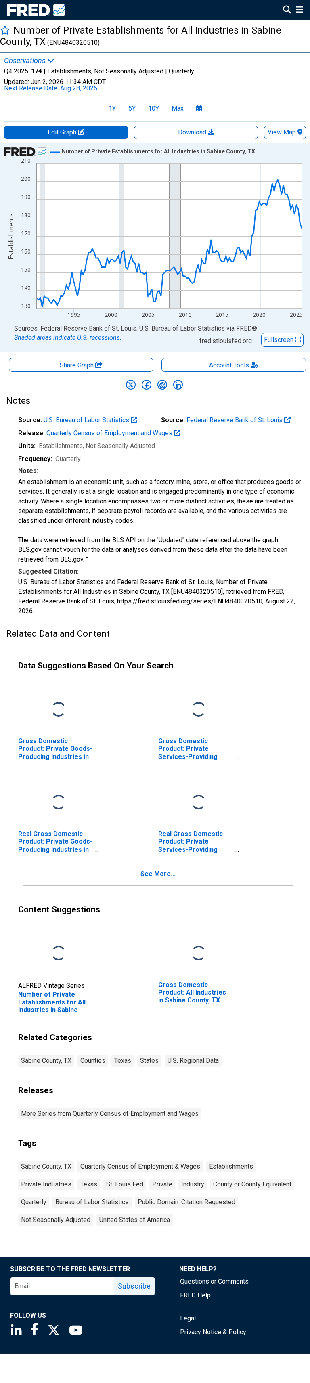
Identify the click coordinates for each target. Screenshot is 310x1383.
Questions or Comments (214, 1281)
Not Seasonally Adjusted (55, 1220)
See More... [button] (158, 874)
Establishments (231, 1166)
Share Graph (77, 365)
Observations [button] (25, 60)
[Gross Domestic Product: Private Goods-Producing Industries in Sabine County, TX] (58, 710)
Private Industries (46, 1184)
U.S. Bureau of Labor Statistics (87, 420)
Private (162, 1184)
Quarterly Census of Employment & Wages (140, 1166)
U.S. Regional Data (193, 1060)
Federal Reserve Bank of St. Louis (235, 420)
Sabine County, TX (46, 1060)
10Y (153, 108)
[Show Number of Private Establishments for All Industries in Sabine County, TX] (158, 151)
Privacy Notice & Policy (213, 1332)
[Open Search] (287, 10)
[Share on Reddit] (162, 385)
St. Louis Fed (124, 1184)
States (149, 1060)
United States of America (134, 1220)
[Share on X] (131, 385)
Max (178, 108)
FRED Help (195, 1295)
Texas (122, 1060)
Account (229, 365)
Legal (188, 1318)
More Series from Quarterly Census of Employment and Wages (110, 1113)
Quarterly (33, 1202)
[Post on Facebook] (146, 385)
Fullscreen (279, 340)
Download (193, 132)
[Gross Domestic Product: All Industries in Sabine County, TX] (198, 954)
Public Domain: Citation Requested (186, 1202)
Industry (192, 1184)
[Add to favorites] (5, 30)
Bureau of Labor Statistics (92, 1202)
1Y (112, 108)
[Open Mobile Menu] (299, 10)
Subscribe (134, 1286)
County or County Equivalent (252, 1184)
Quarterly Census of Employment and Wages (110, 433)
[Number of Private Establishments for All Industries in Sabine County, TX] (58, 954)
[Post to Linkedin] (178, 385)
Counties (92, 1060)
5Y (132, 108)
